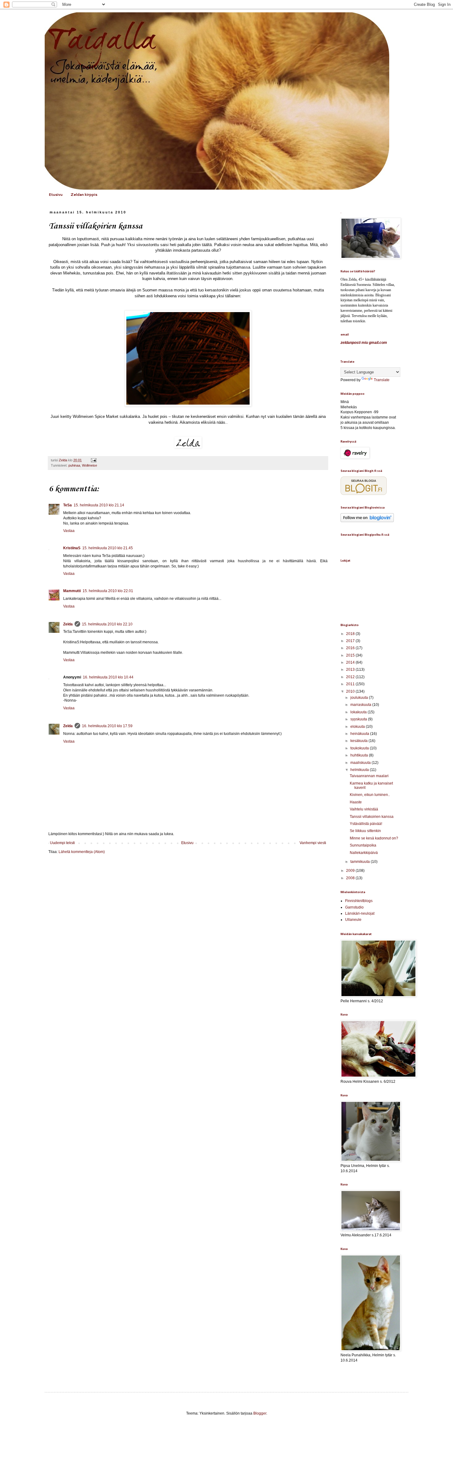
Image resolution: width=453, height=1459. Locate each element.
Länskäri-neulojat (359, 913)
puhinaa (74, 465)
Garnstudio (354, 907)
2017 (351, 641)
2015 (351, 655)
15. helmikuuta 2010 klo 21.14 (99, 505)
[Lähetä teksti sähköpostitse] (92, 460)
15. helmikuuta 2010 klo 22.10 (107, 624)
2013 (351, 669)
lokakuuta (359, 712)
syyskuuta (359, 719)
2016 (351, 648)
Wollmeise (89, 465)
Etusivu (56, 194)
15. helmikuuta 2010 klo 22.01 (108, 591)
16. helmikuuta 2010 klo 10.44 (108, 677)
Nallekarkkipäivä (364, 853)
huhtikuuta (359, 755)
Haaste (356, 802)
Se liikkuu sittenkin (365, 831)
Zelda (68, 624)
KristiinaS (71, 548)
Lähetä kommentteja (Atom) (82, 852)
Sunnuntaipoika (363, 845)
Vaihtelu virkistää (364, 809)
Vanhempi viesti (313, 843)
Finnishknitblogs (359, 901)
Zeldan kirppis (84, 194)
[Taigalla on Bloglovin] (367, 521)
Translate (382, 380)
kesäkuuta (359, 741)
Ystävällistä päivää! (366, 824)
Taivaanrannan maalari (369, 776)
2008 (351, 878)
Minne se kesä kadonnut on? (374, 838)
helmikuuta (360, 770)
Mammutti (72, 591)
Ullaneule (353, 919)
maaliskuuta (361, 762)
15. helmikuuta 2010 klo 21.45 (107, 548)
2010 (351, 691)
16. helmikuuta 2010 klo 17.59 (107, 726)
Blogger (259, 1413)
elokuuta (358, 726)
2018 (351, 634)
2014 (351, 662)
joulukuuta (359, 697)
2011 (351, 684)
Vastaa (69, 531)
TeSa (67, 505)
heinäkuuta (360, 734)
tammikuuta (360, 861)
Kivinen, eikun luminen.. (370, 795)
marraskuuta (361, 705)
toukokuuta (360, 748)
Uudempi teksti (62, 843)
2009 (351, 870)
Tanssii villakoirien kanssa (372, 816)
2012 (351, 677)
